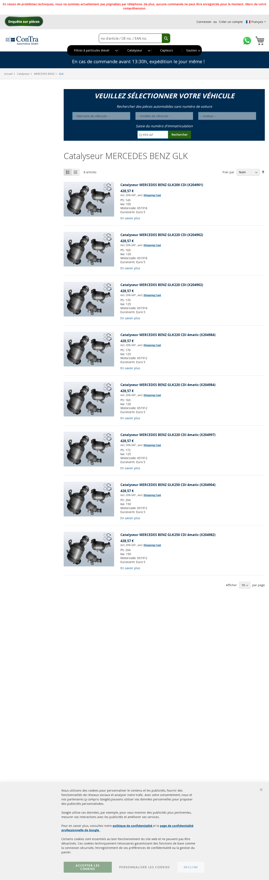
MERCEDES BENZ (44, 73)
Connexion (203, 22)
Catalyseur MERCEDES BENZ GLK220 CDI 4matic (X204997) (167, 434)
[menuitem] (93, 50)
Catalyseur (23, 73)
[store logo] (22, 40)
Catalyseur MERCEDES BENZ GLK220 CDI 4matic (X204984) (167, 334)
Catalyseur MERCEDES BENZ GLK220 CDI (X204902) (161, 234)
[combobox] (134, 38)
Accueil (8, 73)
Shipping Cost (152, 195)
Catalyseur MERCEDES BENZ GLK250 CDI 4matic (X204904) (167, 484)
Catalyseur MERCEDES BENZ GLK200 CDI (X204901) (161, 185)
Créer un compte (231, 22)
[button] (256, 22)
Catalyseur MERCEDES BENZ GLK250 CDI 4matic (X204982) (167, 534)
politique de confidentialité (133, 826)
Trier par (228, 172)
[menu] (134, 50)
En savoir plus (130, 218)
